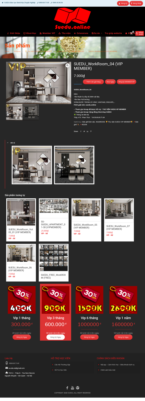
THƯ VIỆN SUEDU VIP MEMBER (114, 109)
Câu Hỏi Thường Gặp (62, 365)
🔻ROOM (83, 124)
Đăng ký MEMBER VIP (126, 82)
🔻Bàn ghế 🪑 (61, 51)
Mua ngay (110, 82)
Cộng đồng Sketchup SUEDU (100, 112)
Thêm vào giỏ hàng (93, 82)
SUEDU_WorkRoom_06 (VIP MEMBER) (20, 269)
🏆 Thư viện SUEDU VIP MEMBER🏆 (38, 51)
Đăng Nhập (137, 3)
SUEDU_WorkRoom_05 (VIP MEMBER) (85, 226)
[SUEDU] (72, 18)
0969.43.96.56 (58, 2)
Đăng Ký (124, 3)
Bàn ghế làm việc (77, 51)
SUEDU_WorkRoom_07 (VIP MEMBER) (118, 227)
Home (7, 51)
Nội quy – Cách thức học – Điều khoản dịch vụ (117, 365)
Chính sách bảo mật (108, 370)
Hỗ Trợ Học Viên (61, 370)
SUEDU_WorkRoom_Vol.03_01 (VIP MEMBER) (20, 231)
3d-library (17, 51)
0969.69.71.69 (44, 2)
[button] (67, 65)
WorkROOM (100, 122)
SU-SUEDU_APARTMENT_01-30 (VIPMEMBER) (53, 224)
